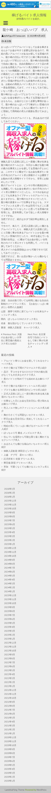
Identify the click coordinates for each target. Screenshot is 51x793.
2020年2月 (9, 776)
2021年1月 (9, 733)
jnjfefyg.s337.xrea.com (14, 35)
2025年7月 (9, 520)
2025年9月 (9, 512)
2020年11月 (10, 741)
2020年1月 (9, 780)
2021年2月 (9, 729)
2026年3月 (9, 488)
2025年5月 (9, 528)
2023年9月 (9, 607)
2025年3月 (9, 536)
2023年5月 (9, 623)
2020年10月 (10, 745)
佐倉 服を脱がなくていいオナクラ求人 (21, 323)
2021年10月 (10, 697)
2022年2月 (9, 682)
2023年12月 (10, 595)
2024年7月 (9, 567)
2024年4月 (9, 579)
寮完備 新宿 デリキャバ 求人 (18, 462)
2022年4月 (9, 674)
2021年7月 (9, 709)
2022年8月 (9, 658)
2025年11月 (10, 504)
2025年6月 (9, 524)
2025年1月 (9, 544)
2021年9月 (9, 701)
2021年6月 (9, 713)
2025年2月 (9, 540)
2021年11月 (10, 694)
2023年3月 (9, 630)
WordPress (41, 789)
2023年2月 (9, 634)
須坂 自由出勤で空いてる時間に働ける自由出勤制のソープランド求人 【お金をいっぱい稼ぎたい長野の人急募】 (25, 304)
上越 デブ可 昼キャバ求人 (18, 454)
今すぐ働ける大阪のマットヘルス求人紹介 (25, 385)
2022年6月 (9, 666)
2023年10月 (10, 603)
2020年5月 (9, 765)
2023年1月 (9, 638)
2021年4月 (9, 721)
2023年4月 (9, 626)
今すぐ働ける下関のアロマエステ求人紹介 (25, 367)
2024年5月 (9, 575)
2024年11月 (10, 552)
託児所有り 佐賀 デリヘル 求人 (19, 458)
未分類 (7, 41)
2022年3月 (9, 678)
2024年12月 (10, 548)
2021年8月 (9, 705)
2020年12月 (10, 737)
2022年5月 (9, 670)
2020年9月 (9, 749)
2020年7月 (9, 757)
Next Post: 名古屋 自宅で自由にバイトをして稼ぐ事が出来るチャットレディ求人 (38, 340)
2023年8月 (9, 611)
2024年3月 (9, 583)
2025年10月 (10, 508)
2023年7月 (9, 615)
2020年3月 (9, 772)
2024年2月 (9, 587)
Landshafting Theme (15, 789)
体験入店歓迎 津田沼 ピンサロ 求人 (21, 450)
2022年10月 (10, 650)
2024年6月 (9, 571)
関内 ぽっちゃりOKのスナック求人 (19, 319)
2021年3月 (9, 725)
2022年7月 (9, 662)
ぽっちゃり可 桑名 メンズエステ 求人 (23, 432)
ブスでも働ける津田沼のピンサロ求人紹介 (25, 389)
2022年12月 (10, 642)
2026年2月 (9, 492)
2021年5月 (9, 717)
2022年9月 (9, 654)
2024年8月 (9, 563)
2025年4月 (9, 532)
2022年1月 (9, 686)
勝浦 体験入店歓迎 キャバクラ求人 (20, 327)
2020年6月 (9, 761)
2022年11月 (10, 646)
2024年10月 (10, 555)
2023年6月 (9, 619)
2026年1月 (9, 496)
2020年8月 (9, 753)
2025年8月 (9, 516)
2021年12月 (10, 690)
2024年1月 (9, 591)
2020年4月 (9, 768)
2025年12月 (10, 500)
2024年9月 (9, 559)
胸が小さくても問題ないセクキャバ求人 (24, 414)
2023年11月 (10, 599)
